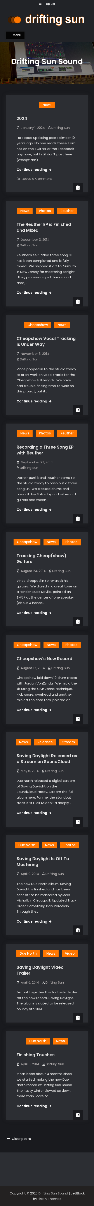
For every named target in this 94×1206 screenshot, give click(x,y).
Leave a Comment (37, 178)
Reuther (67, 211)
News (47, 105)
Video (70, 953)
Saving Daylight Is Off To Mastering (43, 862)
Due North (26, 845)
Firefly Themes (49, 1198)
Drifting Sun (60, 127)
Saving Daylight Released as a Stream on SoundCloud (47, 759)
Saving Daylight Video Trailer (40, 970)
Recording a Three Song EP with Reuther (45, 450)
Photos (45, 211)
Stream (68, 742)
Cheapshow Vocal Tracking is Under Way (46, 341)
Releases (45, 742)
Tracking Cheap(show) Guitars (41, 559)
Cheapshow (38, 325)
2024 (22, 118)
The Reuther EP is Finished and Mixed (44, 227)
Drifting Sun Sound (53, 1193)
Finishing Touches (36, 1055)
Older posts (21, 1138)
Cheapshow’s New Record (44, 659)
